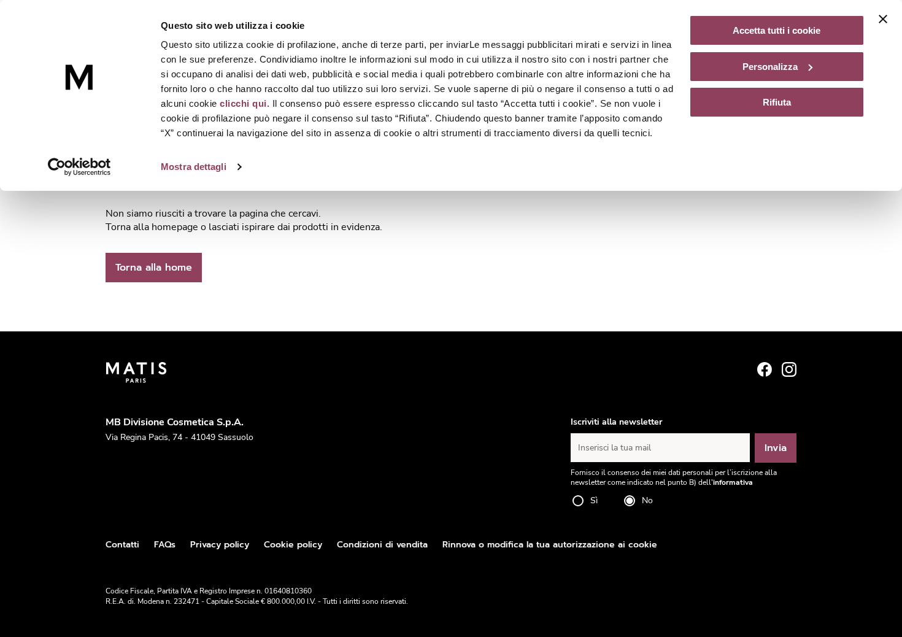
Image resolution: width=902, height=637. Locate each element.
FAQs (164, 544)
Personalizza (770, 66)
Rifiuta (777, 102)
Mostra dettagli (193, 166)
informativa (733, 482)
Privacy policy (219, 544)
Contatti (122, 544)
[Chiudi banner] (883, 19)
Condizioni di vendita (382, 544)
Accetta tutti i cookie (776, 30)
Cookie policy (293, 544)
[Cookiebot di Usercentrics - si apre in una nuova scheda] (79, 167)
